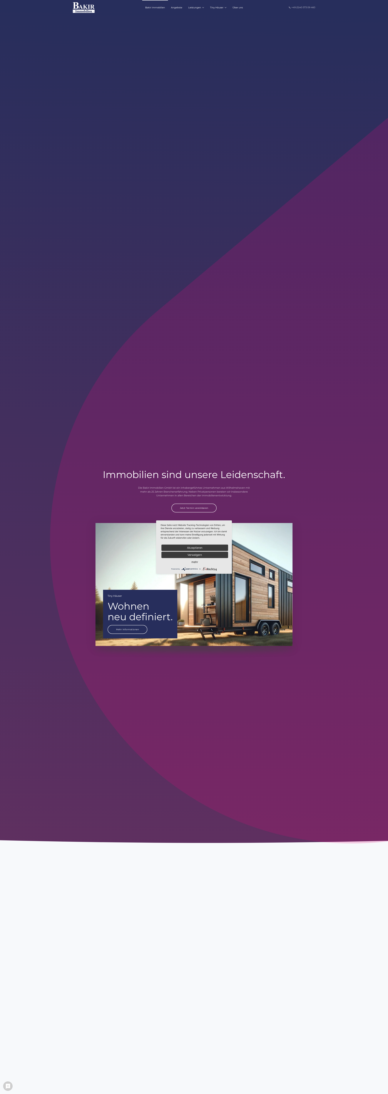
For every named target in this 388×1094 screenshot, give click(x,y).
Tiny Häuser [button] (216, 7)
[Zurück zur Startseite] (84, 7)
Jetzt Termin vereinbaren (194, 508)
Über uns (237, 7)
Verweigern (194, 554)
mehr (194, 561)
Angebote (176, 7)
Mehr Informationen (127, 629)
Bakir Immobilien (155, 7)
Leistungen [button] (194, 7)
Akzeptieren (194, 547)
